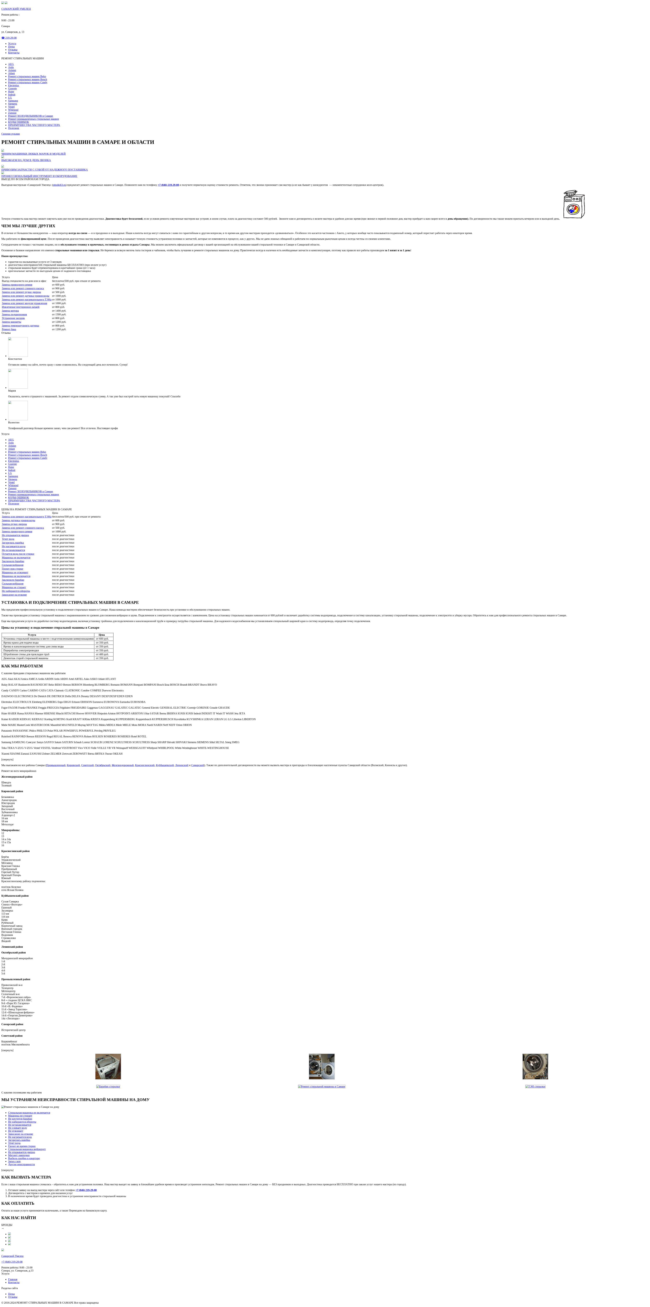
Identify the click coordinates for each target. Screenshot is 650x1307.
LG (10, 97)
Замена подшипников (14, 314)
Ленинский (181, 765)
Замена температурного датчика (20, 325)
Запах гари (14, 1161)
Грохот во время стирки (22, 1146)
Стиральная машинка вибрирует (27, 1149)
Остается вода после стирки (18, 553)
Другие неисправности (21, 1164)
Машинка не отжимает (15, 572)
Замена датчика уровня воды (18, 520)
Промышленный (56, 765)
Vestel (11, 106)
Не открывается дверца (15, 535)
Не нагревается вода (13, 546)
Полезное (13, 128)
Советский (87, 765)
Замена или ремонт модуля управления (24, 303)
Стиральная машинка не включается (29, 1112)
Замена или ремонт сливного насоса (23, 288)
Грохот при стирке (12, 568)
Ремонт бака (9, 329)
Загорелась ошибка (13, 542)
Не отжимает (15, 1130)
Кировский (73, 765)
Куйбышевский (165, 765)
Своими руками (10, 133)
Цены (11, 46)
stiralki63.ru (59, 184)
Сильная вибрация (12, 565)
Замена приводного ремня (17, 284)
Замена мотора (10, 310)
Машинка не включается (16, 557)
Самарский (197, 765)
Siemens (12, 103)
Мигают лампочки (19, 1155)
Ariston (12, 70)
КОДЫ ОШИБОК (18, 122)
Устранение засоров (13, 318)
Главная (12, 1279)
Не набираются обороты (16, 591)
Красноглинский (145, 765)
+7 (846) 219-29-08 (168, 184)
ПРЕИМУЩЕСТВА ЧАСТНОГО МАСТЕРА (34, 125)
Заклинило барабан (13, 561)
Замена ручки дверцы (14, 524)
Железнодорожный (123, 765)
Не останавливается (13, 550)
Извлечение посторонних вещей (20, 307)
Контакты (13, 52)
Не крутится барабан (20, 1118)
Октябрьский (102, 765)
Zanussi (12, 112)
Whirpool (13, 109)
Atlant (11, 73)
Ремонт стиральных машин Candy (27, 82)
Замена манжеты (11, 321)
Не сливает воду (17, 1127)
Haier (11, 91)
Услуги (12, 43)
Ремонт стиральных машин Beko (27, 76)
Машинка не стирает (14, 587)
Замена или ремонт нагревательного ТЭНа (26, 299)
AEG (11, 64)
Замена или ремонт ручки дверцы (21, 292)
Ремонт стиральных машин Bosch (27, 79)
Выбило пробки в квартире (24, 1158)
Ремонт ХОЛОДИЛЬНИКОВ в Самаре (30, 115)
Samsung (13, 100)
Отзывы (12, 49)
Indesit (11, 94)
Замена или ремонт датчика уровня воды (25, 295)
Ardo (11, 67)
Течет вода (8, 539)
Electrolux (13, 85)
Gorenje (12, 88)
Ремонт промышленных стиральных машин (33, 119)
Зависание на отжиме (14, 594)
